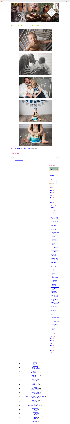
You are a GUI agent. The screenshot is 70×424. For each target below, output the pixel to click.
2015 (51, 340)
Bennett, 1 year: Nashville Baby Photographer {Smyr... (55, 227)
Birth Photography (35, 370)
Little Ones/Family (35, 391)
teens (35, 414)
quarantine (35, 408)
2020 (51, 197)
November (53, 205)
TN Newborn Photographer (35, 416)
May (52, 215)
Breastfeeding (35, 372)
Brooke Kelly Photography (53, 175)
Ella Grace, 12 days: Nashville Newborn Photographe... (54, 243)
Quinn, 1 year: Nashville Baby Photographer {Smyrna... (55, 251)
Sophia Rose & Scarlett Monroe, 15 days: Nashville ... (54, 222)
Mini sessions (35, 397)
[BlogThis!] (33, 148)
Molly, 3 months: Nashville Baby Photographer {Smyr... (55, 231)
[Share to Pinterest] (36, 148)
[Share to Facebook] (35, 148)
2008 (51, 352)
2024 (51, 190)
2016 (51, 338)
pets (35, 404)
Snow (35, 410)
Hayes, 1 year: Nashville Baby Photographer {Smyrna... (55, 235)
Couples (35, 377)
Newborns (35, 401)
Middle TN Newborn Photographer (35, 396)
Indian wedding (35, 385)
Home (35, 157)
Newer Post (13, 157)
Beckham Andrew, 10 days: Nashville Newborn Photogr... (54, 280)
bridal (35, 374)
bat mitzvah (35, 367)
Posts (51, 181)
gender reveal (35, 381)
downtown (35, 379)
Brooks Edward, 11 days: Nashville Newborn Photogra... (54, 276)
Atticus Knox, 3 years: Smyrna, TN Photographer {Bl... (54, 239)
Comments (52, 183)
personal (35, 402)
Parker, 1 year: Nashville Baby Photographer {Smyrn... (55, 288)
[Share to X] (34, 148)
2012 (51, 345)
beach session (35, 368)
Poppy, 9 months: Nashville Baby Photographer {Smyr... (55, 268)
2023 (51, 192)
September (53, 209)
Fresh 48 (35, 380)
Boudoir (35, 371)
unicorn (35, 419)
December (53, 203)
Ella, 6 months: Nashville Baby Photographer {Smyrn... (55, 324)
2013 (51, 343)
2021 (51, 195)
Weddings (35, 421)
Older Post (58, 157)
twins (35, 418)
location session (34, 392)
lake (35, 387)
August (52, 210)
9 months (35, 364)
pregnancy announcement (35, 405)
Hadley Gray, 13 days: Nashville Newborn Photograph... (54, 259)
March (52, 333)
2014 (51, 342)
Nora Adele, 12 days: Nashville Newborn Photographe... (54, 218)
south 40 (35, 412)
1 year (35, 360)
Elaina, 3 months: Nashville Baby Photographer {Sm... (54, 311)
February (52, 334)
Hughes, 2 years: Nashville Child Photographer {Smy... (55, 255)
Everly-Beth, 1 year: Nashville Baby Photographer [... (54, 284)
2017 (51, 202)
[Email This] (32, 148)
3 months (35, 362)
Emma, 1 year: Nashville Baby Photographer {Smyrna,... (55, 303)
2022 (51, 194)
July (52, 212)
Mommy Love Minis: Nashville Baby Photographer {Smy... (55, 316)
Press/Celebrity (35, 406)
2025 (51, 188)
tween (35, 417)
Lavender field (35, 388)
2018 (51, 200)
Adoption (35, 366)
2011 (51, 347)
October (52, 207)
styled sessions (35, 413)
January (52, 336)
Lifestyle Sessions (35, 389)
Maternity (35, 395)
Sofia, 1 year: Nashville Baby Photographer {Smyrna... (54, 247)
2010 (51, 348)
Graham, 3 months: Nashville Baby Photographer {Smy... (55, 320)
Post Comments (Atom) (19, 160)
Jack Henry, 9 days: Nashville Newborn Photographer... (54, 307)
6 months (35, 363)
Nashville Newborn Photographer (35, 398)
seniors (35, 409)
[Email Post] (31, 148)
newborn (34, 400)
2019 (51, 199)
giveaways (35, 383)
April (52, 331)
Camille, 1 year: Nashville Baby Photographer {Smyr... (55, 263)
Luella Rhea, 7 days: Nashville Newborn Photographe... (54, 328)
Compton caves (35, 376)
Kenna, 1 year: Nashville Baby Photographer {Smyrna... (55, 272)
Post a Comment (13, 155)
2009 (51, 350)
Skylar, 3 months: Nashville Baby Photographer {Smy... (55, 292)
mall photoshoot (35, 393)
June (52, 214)
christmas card (35, 375)
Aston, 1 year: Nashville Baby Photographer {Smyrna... (55, 296)
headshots (35, 384)
